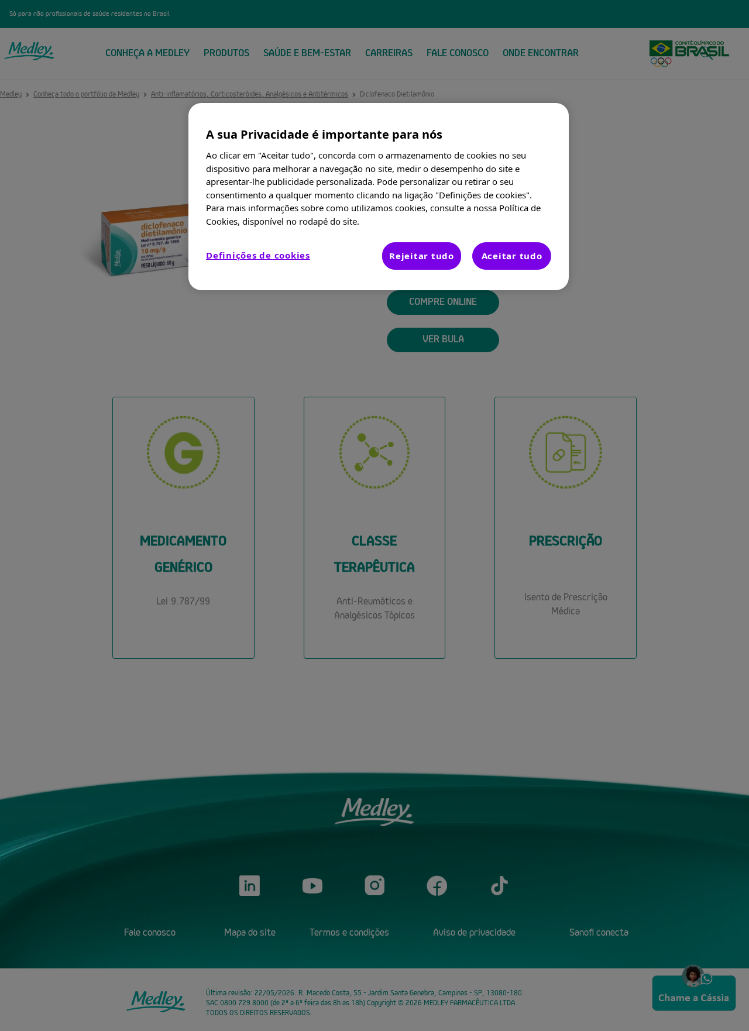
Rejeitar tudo (421, 256)
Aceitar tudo (512, 256)
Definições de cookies (258, 255)
